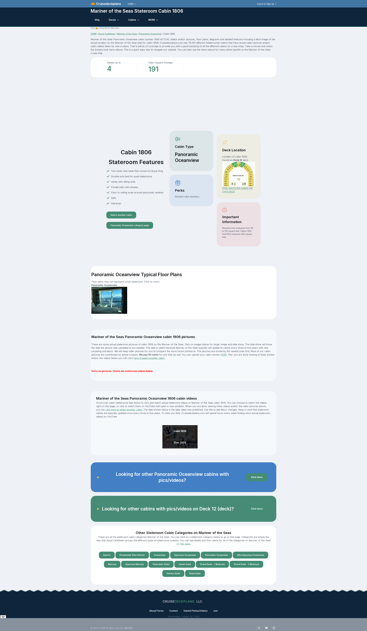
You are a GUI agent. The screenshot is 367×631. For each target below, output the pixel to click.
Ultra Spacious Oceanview (250, 555)
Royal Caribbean (107, 34)
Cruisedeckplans (108, 4)
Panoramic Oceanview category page (130, 225)
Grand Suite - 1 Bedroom (212, 564)
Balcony (112, 564)
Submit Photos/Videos (195, 610)
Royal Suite (195, 573)
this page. (185, 543)
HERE (223, 354)
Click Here (257, 477)
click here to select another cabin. (124, 409)
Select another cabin (121, 215)
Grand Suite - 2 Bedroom (246, 564)
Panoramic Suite (161, 564)
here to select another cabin (149, 358)
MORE (151, 19)
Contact (173, 610)
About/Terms (156, 610)
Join (215, 610)
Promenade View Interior (132, 555)
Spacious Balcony (134, 564)
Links (130, 3)
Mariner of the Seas (127, 34)
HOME (94, 34)
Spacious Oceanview (185, 555)
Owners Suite (173, 573)
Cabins (132, 19)
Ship (97, 19)
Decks (112, 19)
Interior (107, 555)
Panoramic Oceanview (150, 34)
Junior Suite (184, 564)
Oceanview (159, 555)
